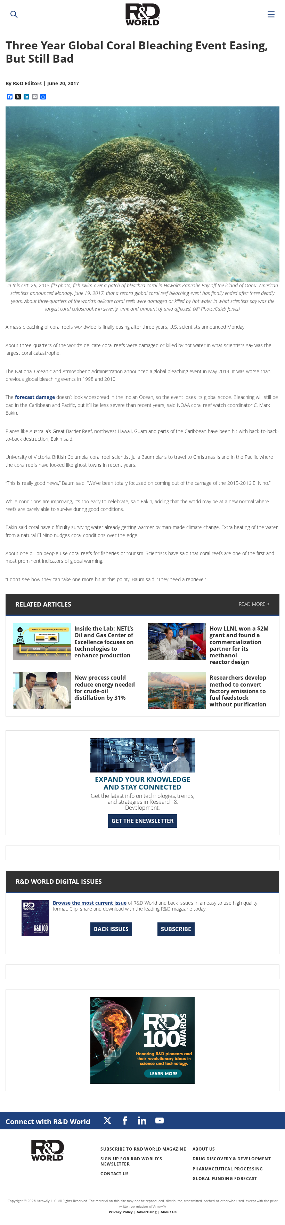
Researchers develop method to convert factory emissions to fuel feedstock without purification (239, 691)
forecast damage (35, 397)
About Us (204, 1149)
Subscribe (176, 929)
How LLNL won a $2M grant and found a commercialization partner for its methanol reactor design (239, 645)
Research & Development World (142, 14)
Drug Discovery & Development (232, 1159)
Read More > (254, 604)
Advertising (147, 1211)
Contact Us (114, 1174)
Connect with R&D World (48, 1121)
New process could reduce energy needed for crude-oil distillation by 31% (104, 688)
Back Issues (111, 929)
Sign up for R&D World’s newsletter (131, 1161)
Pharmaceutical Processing (228, 1169)
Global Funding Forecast (225, 1179)
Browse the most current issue (90, 902)
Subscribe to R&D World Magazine (143, 1149)
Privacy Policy (121, 1211)
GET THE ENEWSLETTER (143, 821)
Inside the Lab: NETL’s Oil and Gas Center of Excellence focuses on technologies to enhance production (104, 642)
